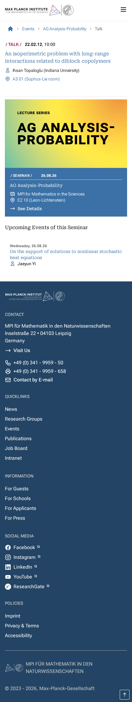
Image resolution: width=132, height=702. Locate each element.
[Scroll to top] (125, 695)
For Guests (17, 489)
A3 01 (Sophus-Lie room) (36, 78)
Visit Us (22, 350)
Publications (18, 438)
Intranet (13, 458)
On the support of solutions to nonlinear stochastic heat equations (66, 254)
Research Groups (23, 419)
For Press (15, 518)
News (11, 409)
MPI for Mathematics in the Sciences (51, 193)
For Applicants (20, 508)
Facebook (25, 547)
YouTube (23, 577)
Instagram (25, 557)
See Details (29, 208)
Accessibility (18, 635)
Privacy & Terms (22, 626)
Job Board (16, 448)
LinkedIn (23, 567)
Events (12, 429)
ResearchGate (30, 586)
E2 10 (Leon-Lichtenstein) (41, 200)
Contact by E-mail (33, 380)
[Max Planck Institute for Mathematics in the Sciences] (10, 29)
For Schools (18, 498)
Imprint (12, 616)
